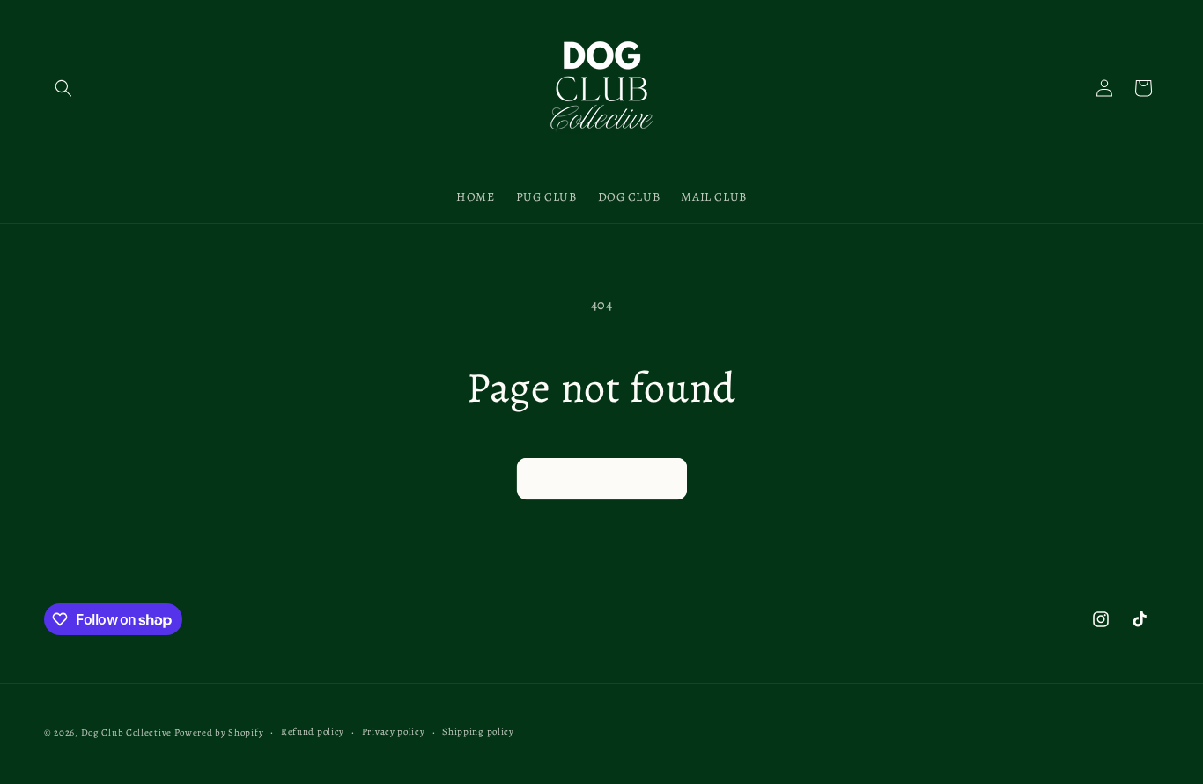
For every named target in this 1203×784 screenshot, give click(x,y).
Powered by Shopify (219, 732)
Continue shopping (602, 479)
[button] (63, 88)
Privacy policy (393, 731)
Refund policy (312, 731)
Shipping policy (478, 731)
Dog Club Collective (126, 732)
